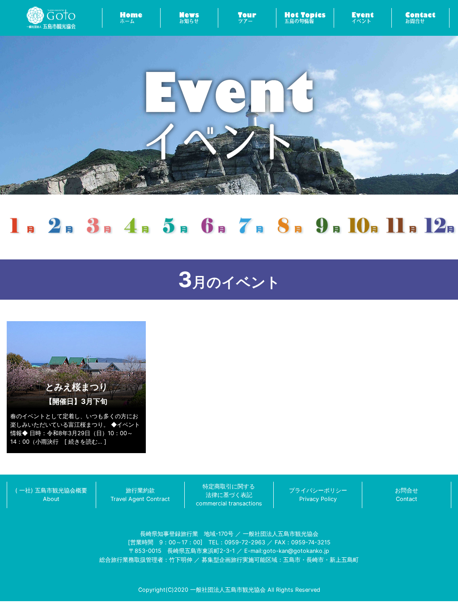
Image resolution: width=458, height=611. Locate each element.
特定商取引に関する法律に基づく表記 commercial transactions (229, 495)
